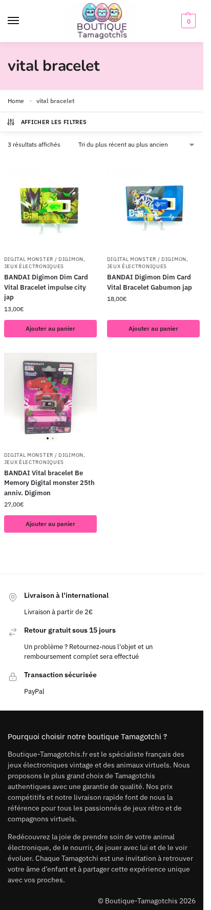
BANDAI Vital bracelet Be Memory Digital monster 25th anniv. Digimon (49, 483)
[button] (187, 21)
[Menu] (23, 21)
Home (16, 101)
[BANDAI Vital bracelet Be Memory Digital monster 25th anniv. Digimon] (50, 399)
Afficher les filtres (54, 122)
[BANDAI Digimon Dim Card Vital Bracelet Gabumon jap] (153, 203)
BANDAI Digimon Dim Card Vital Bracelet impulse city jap (46, 287)
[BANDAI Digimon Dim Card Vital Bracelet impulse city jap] (50, 203)
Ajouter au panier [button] (50, 328)
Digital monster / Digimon (44, 259)
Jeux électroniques (34, 266)
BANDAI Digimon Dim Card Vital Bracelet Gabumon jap (149, 282)
